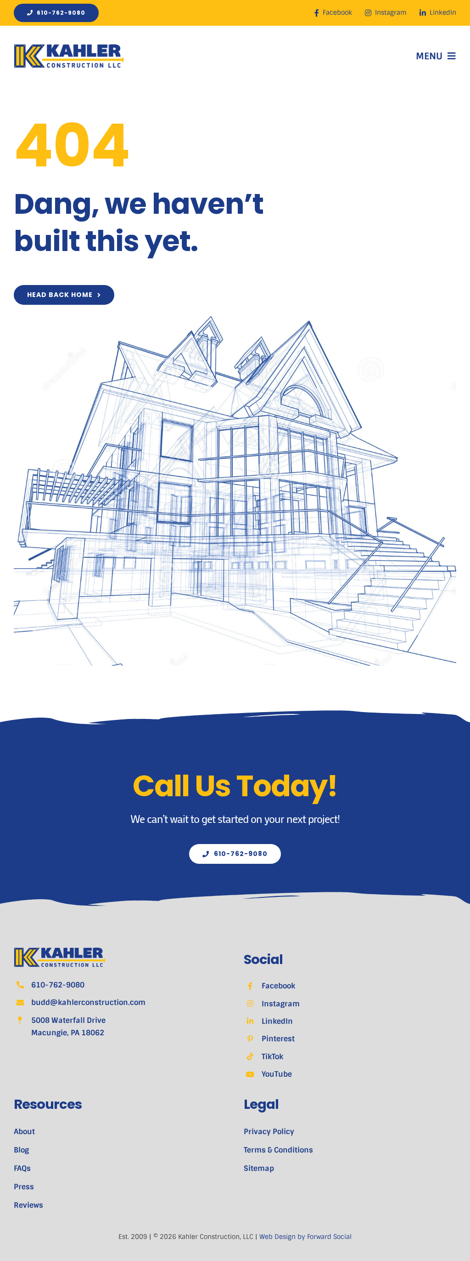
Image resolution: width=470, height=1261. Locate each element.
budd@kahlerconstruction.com (88, 1002)
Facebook (278, 986)
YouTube (277, 1074)
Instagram (281, 1004)
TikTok (272, 1056)
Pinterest (278, 1039)
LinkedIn (277, 1021)
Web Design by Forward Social (305, 1236)
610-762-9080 (57, 985)
